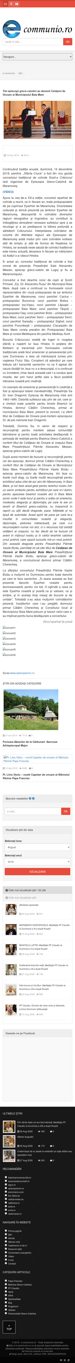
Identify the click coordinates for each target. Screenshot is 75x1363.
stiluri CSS (27, 1354)
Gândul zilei (14, 1241)
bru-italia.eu (14, 1195)
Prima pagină (14, 1230)
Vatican (11, 1309)
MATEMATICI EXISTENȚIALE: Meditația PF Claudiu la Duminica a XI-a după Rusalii (44, 926)
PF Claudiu (13, 1288)
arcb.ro (11, 1206)
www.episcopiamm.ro (22, 673)
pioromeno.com (16, 1191)
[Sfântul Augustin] (11, 1141)
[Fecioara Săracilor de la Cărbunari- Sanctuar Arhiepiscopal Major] (31, 709)
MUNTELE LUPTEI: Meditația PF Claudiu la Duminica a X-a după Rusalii (40, 947)
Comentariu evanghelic (19, 1252)
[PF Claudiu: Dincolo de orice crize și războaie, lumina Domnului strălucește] (13, 1009)
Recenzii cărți (15, 1249)
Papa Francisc (15, 1280)
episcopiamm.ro (16, 1188)
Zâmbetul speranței (28, 904)
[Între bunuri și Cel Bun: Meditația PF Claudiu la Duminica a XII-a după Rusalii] (13, 989)
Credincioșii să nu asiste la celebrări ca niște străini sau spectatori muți (44, 1153)
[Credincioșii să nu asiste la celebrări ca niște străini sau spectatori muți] (11, 1155)
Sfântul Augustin (25, 1136)
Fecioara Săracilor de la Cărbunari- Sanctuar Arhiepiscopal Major (30, 743)
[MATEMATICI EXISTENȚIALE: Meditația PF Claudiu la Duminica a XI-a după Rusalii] (13, 929)
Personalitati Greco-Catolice (22, 1313)
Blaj (10, 1302)
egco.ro (12, 1184)
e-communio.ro (28, 1342)
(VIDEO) (8, 192)
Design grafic (16, 1354)
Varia (10, 1291)
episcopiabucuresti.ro (18, 1181)
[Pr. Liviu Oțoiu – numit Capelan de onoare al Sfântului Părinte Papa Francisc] (37, 759)
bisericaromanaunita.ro (19, 1177)
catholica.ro (14, 1202)
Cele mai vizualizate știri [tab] (22, 897)
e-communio (9, 73)
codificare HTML (40, 1354)
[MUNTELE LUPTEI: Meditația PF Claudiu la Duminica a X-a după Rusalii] (13, 949)
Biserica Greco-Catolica (20, 1284)
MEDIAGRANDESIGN (57, 1354)
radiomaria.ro (14, 1213)
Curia (11, 1259)
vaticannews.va (15, 1199)
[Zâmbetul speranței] (13, 909)
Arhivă (11, 1238)
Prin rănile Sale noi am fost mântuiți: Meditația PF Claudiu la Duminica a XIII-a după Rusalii (41, 1124)
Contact (12, 1263)
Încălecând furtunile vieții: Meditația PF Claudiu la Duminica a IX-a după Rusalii (43, 967)
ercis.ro (11, 1210)
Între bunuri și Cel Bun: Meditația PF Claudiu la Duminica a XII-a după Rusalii (42, 987)
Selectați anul (13, 855)
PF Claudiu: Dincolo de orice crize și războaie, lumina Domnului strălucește (42, 1007)
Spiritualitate (14, 1299)
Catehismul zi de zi (17, 1245)
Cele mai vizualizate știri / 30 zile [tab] (27, 890)
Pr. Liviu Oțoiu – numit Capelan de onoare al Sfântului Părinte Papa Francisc (36, 776)
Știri (20, 73)
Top (9, 1329)
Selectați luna (13, 841)
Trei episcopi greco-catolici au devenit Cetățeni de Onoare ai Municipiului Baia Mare (34, 92)
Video (11, 1256)
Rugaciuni (13, 1306)
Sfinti (10, 1295)
